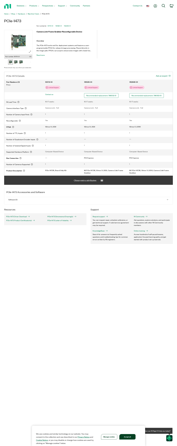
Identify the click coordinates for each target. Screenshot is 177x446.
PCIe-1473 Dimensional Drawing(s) (60, 216)
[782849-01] (21, 62)
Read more (41, 55)
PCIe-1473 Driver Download (16, 216)
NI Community (139, 216)
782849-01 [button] (67, 26)
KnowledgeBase (99, 231)
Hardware (21, 14)
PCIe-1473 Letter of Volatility (58, 220)
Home (6, 14)
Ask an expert (162, 75)
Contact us (49, 94)
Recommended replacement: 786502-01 (101, 95)
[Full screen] (30, 52)
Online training (139, 231)
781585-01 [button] (58, 26)
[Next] (30, 62)
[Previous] (6, 62)
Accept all (127, 436)
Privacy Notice (84, 437)
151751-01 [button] (50, 26)
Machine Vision (33, 14)
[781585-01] (15, 62)
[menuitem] (21, 6)
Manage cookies (109, 436)
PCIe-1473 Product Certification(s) (19, 220)
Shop (13, 14)
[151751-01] (10, 62)
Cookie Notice (42, 440)
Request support (99, 216)
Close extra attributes (85, 180)
